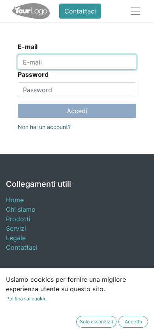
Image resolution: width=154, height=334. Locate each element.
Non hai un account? (44, 126)
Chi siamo (21, 209)
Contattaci (80, 11)
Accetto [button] (133, 322)
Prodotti (18, 219)
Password (33, 74)
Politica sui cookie (26, 299)
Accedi (77, 111)
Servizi (16, 228)
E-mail (28, 47)
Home (15, 200)
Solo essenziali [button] (96, 322)
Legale (16, 238)
